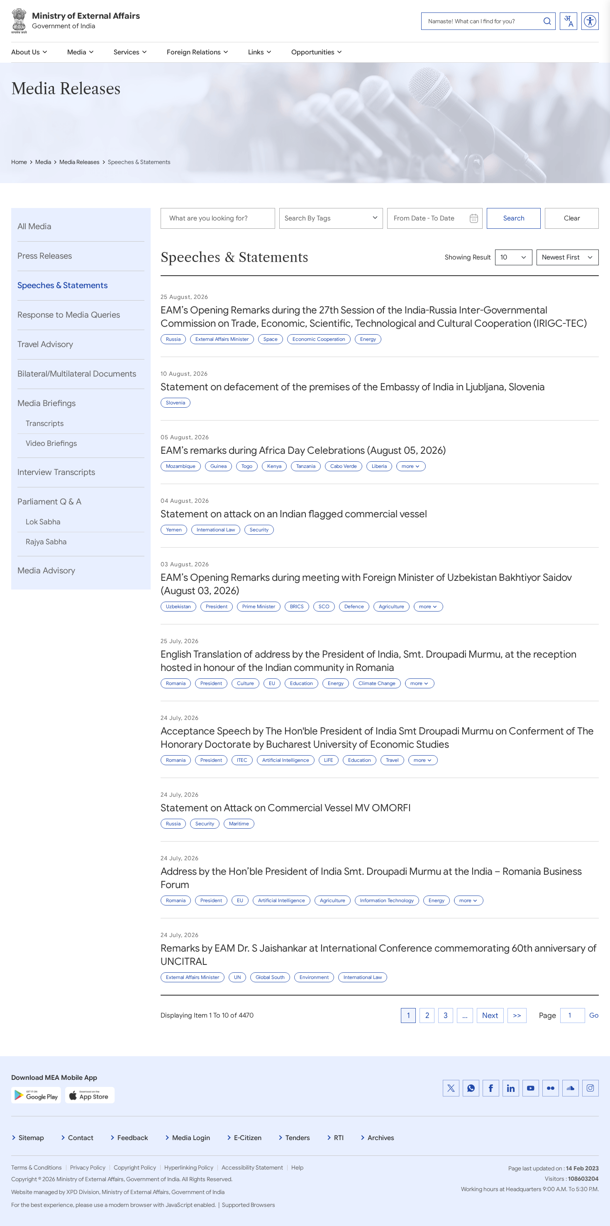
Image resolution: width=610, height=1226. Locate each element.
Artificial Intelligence (285, 760)
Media (76, 52)
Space (271, 339)
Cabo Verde (343, 466)
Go (594, 1015)
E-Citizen (247, 1138)
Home (19, 162)
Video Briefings (51, 443)
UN (237, 977)
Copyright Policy (135, 1167)
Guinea (218, 466)
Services (126, 52)
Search (514, 218)
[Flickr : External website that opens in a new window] (550, 1088)
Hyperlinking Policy (188, 1167)
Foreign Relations (194, 52)
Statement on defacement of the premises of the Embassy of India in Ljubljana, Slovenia (353, 387)
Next (490, 1015)
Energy (368, 339)
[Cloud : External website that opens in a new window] (570, 1088)
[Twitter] (451, 1088)
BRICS (297, 606)
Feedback (132, 1138)
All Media (34, 226)
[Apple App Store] (90, 1095)
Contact (80, 1138)
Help (297, 1167)
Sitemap (31, 1138)
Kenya (274, 466)
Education (301, 683)
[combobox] (568, 21)
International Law (216, 529)
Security (259, 529)
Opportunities (312, 52)
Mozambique (180, 466)
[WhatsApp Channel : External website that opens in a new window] (471, 1088)
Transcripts (44, 423)
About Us (25, 52)
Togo (247, 466)
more (408, 466)
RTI (339, 1138)
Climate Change (377, 683)
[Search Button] (547, 21)
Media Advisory (46, 570)
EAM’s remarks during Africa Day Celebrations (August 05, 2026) (303, 450)
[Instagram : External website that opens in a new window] (590, 1088)
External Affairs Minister (222, 339)
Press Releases (44, 256)
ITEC (242, 760)
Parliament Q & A (49, 502)
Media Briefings (46, 403)
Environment (314, 977)
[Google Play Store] (36, 1095)
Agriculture (391, 606)
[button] (590, 21)
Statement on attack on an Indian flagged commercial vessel (294, 514)
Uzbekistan (178, 606)
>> (517, 1015)
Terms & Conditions (36, 1167)
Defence (354, 606)
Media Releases (79, 162)
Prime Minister (258, 606)
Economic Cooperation (319, 339)
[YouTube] (530, 1088)
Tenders (297, 1138)
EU (272, 683)
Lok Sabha (43, 521)
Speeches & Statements (62, 285)
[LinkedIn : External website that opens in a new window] (511, 1088)
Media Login (191, 1138)
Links (256, 52)
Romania (175, 683)
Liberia (379, 466)
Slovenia (175, 402)
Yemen (174, 529)
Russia (173, 339)
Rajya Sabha (46, 541)
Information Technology (387, 900)
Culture (245, 683)
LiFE (328, 760)
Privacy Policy (87, 1167)
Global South (270, 977)
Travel (392, 760)
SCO (324, 606)
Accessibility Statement (252, 1167)
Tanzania (305, 466)
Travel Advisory (45, 344)
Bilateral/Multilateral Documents (76, 374)
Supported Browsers (248, 1205)
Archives (381, 1138)
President (216, 606)
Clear (572, 218)
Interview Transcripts (56, 472)
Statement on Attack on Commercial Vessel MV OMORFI (286, 808)
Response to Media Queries (68, 315)
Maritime (239, 823)
